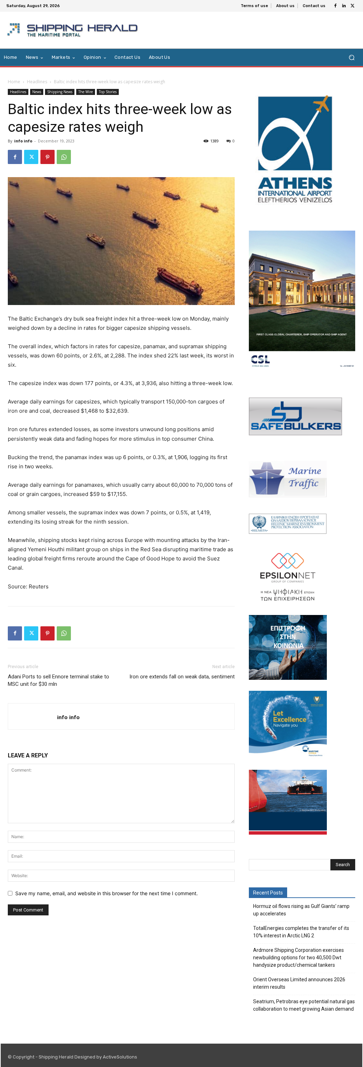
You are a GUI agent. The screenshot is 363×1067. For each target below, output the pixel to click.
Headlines (37, 82)
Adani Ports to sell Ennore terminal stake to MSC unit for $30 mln (58, 680)
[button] (351, 57)
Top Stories (108, 91)
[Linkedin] (344, 6)
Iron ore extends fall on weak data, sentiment (182, 676)
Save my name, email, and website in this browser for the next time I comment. (106, 893)
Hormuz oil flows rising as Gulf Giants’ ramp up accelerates (301, 909)
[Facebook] (335, 6)
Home (14, 82)
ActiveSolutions (120, 1057)
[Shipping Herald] (74, 30)
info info (23, 140)
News (36, 91)
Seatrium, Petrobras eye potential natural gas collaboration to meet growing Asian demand (304, 1005)
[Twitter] (352, 6)
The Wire (85, 91)
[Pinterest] (47, 157)
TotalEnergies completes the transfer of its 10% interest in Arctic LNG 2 (301, 931)
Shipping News (59, 91)
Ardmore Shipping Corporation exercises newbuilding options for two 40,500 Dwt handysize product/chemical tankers (298, 957)
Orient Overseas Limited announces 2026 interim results (299, 983)
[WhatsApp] (64, 157)
